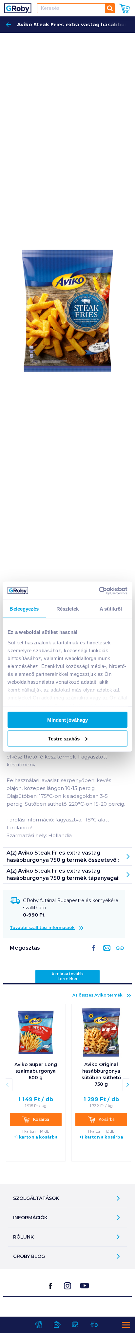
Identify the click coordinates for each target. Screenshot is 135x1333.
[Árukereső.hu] (67, 1314)
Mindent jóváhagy (67, 720)
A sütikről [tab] (111, 609)
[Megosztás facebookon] (93, 953)
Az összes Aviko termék (97, 995)
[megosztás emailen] (105, 953)
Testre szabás (64, 738)
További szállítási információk (42, 927)
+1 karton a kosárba (36, 1137)
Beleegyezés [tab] (24, 609)
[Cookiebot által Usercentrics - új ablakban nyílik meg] (98, 590)
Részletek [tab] (67, 609)
